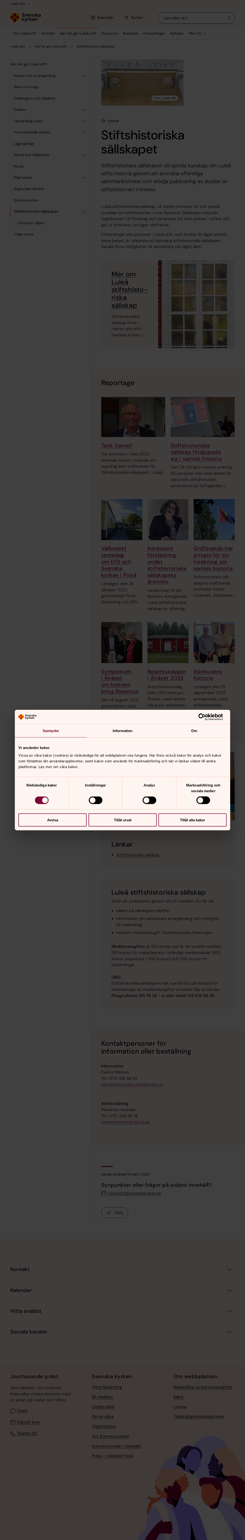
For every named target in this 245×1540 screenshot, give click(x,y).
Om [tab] (194, 731)
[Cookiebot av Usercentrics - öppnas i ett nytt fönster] (206, 717)
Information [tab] (122, 731)
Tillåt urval (122, 820)
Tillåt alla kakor (192, 820)
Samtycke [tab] (51, 731)
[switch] (95, 800)
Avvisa (52, 820)
